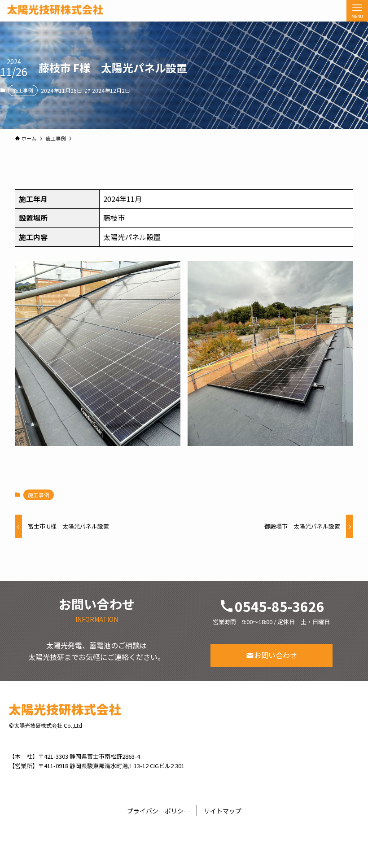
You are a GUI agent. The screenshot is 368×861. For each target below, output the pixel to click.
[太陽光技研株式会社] (55, 9)
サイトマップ (222, 810)
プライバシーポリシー (158, 810)
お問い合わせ (275, 655)
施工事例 (23, 90)
